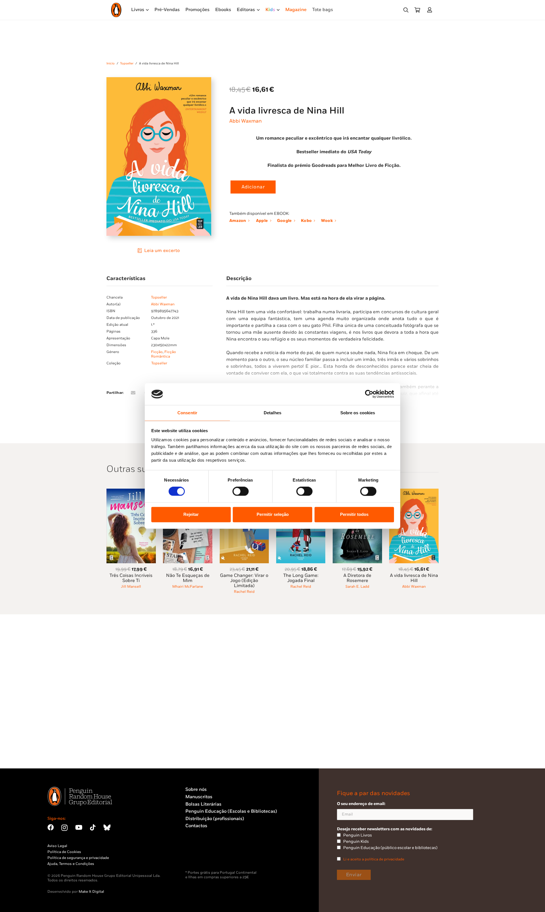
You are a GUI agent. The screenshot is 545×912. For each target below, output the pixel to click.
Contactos (196, 826)
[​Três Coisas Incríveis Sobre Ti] (131, 492)
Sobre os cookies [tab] (357, 412)
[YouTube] (78, 827)
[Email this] (133, 392)
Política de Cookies (64, 852)
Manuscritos (198, 797)
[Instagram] (64, 827)
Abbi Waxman (245, 121)
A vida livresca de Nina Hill (414, 578)
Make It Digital (91, 891)
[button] (406, 10)
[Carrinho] (417, 10)
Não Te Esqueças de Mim (187, 578)
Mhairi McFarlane (187, 586)
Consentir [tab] (187, 412)
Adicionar (253, 187)
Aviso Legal (57, 846)
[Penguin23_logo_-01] (116, 10)
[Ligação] (430, 10)
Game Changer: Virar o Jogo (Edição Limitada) (244, 580)
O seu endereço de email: (361, 803)
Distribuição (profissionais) (214, 818)
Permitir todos (354, 514)
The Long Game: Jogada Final (300, 578)
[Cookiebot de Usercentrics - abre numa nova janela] (369, 394)
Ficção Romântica (163, 354)
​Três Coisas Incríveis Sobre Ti (131, 578)
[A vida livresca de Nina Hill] (414, 492)
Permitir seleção (273, 514)
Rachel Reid (244, 591)
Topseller (126, 63)
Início (110, 63)
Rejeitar (191, 514)
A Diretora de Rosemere (357, 578)
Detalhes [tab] (272, 412)
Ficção (157, 352)
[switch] (240, 491)
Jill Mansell (131, 586)
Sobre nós (196, 789)
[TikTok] (93, 827)
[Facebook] (50, 827)
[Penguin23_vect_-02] (202, 855)
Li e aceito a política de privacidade (373, 859)
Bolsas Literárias (203, 804)
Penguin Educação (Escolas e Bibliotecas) (231, 811)
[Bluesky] (107, 827)
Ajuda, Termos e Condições (70, 863)
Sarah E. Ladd (357, 586)
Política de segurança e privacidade (78, 858)
